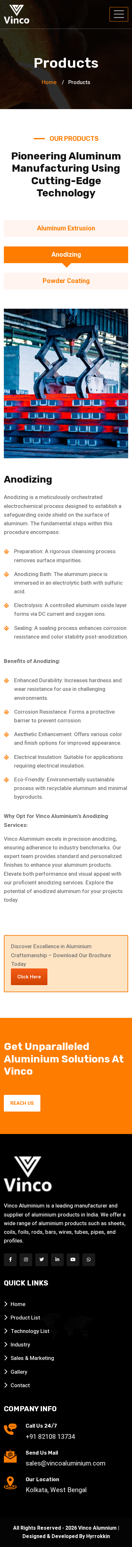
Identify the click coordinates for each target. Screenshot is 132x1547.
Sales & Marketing (32, 1358)
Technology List (30, 1331)
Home (49, 82)
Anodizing (66, 254)
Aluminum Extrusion (66, 228)
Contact (20, 1385)
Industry (20, 1345)
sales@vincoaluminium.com (65, 1463)
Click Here (29, 976)
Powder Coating (66, 281)
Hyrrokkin (98, 1536)
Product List (25, 1318)
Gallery (19, 1372)
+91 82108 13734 (50, 1436)
